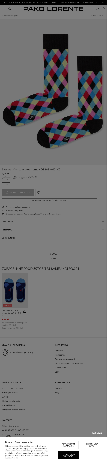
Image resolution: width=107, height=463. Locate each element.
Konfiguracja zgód (91, 445)
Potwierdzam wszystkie (68, 455)
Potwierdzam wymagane (68, 445)
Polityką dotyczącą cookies (23, 448)
